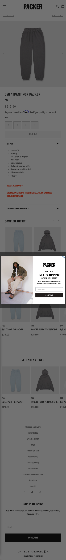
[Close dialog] (63, 257)
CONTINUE (49, 295)
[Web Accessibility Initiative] (1, 556)
